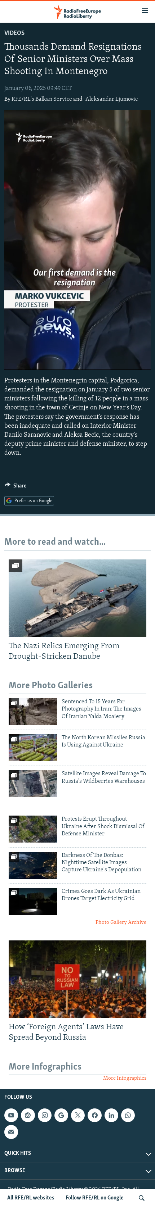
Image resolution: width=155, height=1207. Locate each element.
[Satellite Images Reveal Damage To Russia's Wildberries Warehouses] (33, 783)
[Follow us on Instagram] (45, 1115)
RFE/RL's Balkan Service (42, 99)
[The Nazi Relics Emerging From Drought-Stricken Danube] (77, 598)
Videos (14, 33)
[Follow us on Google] (61, 1115)
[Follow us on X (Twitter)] (78, 1115)
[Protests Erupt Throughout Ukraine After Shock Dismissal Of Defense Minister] (33, 829)
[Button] (15, 487)
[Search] (141, 1198)
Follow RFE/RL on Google (95, 1198)
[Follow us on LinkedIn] (111, 1115)
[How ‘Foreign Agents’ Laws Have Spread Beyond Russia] (77, 979)
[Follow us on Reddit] (28, 1115)
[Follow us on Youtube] (11, 1115)
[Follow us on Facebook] (94, 1115)
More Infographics (124, 1078)
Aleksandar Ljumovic (111, 99)
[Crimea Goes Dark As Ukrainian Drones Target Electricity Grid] (33, 901)
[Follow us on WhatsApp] (128, 1115)
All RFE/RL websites (30, 1198)
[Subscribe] (11, 1132)
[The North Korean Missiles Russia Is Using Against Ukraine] (33, 747)
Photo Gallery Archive (121, 922)
